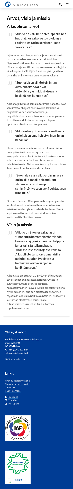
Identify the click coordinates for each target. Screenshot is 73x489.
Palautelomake (13, 390)
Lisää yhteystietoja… (15, 359)
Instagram (13, 403)
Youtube (12, 400)
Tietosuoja (10, 387)
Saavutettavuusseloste (17, 384)
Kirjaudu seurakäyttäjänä (17, 380)
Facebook (13, 396)
